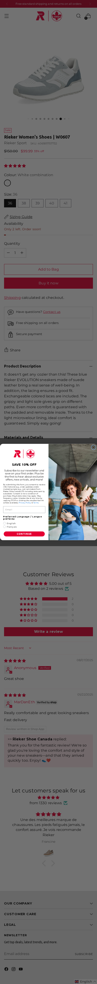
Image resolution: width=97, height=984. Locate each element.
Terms (36, 503)
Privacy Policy (25, 503)
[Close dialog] (93, 447)
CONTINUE (24, 534)
